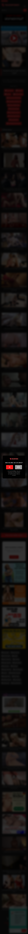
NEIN (18, 467)
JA (9, 467)
